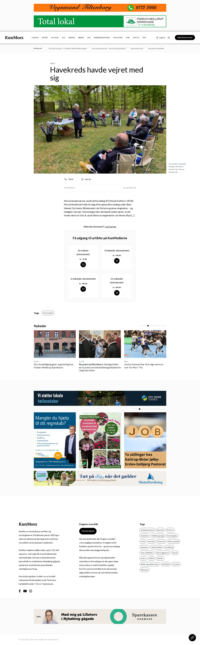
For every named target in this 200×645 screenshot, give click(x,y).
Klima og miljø (173, 541)
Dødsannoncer (102, 37)
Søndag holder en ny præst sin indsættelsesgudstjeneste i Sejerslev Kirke (81, 367)
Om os (136, 37)
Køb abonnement (185, 37)
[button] (142, 326)
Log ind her (110, 226)
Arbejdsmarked (147, 530)
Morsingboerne (162, 553)
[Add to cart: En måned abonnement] (83, 264)
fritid (143, 541)
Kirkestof (161, 541)
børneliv (160, 530)
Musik (174, 553)
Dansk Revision (131, 48)
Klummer (144, 547)
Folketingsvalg (158, 536)
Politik (151, 558)
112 (63, 37)
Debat (81, 37)
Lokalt (35, 37)
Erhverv (170, 530)
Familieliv (145, 536)
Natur (143, 558)
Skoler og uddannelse (150, 564)
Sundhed (165, 564)
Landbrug (169, 547)
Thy (144, 37)
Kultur (54, 37)
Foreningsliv (48, 313)
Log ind (162, 37)
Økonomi (144, 570)
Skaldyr (160, 558)
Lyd (89, 37)
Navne (71, 37)
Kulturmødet (157, 547)
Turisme (176, 564)
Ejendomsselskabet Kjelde (153, 48)
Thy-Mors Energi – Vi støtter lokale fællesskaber (61, 48)
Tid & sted (117, 37)
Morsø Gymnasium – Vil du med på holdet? (103, 48)
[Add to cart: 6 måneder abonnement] (83, 289)
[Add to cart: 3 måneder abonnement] (117, 261)
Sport (45, 37)
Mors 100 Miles (147, 553)
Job (128, 37)
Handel (151, 541)
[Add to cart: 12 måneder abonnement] (117, 293)
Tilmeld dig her (88, 531)
